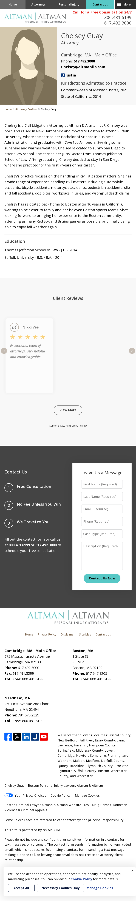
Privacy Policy (47, 634)
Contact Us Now (102, 578)
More (127, 4)
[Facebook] (8, 737)
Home (13, 4)
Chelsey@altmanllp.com (83, 66)
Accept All (21, 888)
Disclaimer (68, 634)
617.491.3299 (23, 673)
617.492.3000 (118, 23)
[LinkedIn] (26, 737)
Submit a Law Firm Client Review (68, 425)
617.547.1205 (96, 673)
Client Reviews (68, 298)
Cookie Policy (60, 795)
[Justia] (35, 737)
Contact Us (100, 4)
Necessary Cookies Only (60, 888)
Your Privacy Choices (30, 795)
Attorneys (38, 4)
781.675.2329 (28, 715)
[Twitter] (17, 737)
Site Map (85, 634)
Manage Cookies (87, 795)
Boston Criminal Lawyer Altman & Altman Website (42, 805)
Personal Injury (69, 4)
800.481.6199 (118, 17)
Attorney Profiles (26, 109)
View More (68, 410)
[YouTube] (44, 737)
